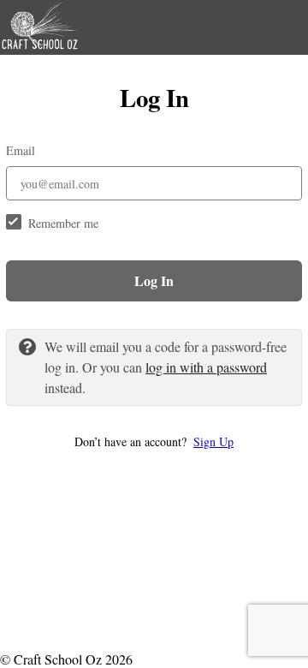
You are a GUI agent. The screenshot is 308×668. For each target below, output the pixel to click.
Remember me (63, 223)
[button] (154, 441)
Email (20, 150)
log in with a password (206, 367)
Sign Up (213, 441)
